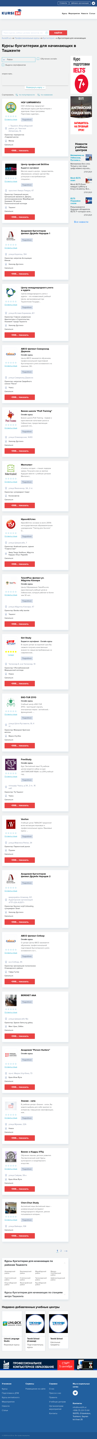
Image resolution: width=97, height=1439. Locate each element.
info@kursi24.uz (80, 1407)
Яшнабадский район (40, 1284)
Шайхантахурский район (58, 1279)
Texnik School (56, 1338)
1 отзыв (11, 655)
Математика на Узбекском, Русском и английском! (77, 157)
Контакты (53, 1413)
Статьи (92, 13)
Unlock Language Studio (11, 1339)
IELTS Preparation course (75, 201)
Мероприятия (74, 13)
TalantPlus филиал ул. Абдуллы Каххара (32, 579)
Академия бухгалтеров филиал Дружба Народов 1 (35, 232)
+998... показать (20, 150)
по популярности (26, 95)
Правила (53, 1397)
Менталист (26, 464)
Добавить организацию (80, 3)
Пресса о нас (55, 1393)
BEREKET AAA (28, 995)
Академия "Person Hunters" (35, 1050)
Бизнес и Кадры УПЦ (32, 1151)
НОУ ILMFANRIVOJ (31, 102)
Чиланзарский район (41, 1279)
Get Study (26, 637)
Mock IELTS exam (75, 179)
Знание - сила (28, 1100)
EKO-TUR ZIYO (28, 697)
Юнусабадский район (11, 1284)
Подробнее (27, 120)
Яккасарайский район (26, 1284)
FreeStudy (26, 759)
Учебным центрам (57, 1401)
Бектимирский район (25, 1272)
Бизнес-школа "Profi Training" (36, 411)
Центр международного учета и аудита (37, 289)
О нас (51, 1389)
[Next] (66, 1251)
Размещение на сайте (35, 1389)
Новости (84, 13)
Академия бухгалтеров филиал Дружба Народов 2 (36, 875)
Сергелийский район (10, 1279)
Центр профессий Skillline (35, 164)
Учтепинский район (25, 1279)
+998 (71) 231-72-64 (81, 1410)
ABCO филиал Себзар (33, 935)
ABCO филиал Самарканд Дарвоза (35, 350)
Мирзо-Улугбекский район (56, 1273)
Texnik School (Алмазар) (33, 1339)
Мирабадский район (40, 1272)
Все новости (81, 221)
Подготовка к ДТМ (10, 1393)
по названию (46, 95)
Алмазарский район (10, 1272)
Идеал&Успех (28, 519)
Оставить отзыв (11, 119)
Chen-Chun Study (30, 1202)
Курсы (64, 13)
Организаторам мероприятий (56, 1407)
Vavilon (25, 819)
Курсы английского (10, 1397)
